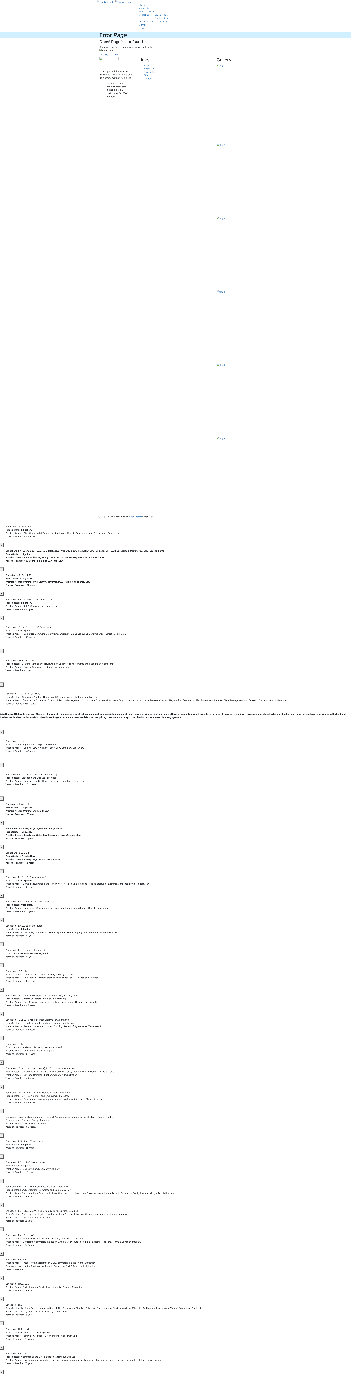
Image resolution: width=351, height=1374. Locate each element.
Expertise (144, 14)
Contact (143, 24)
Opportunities (146, 21)
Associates (164, 21)
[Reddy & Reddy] (106, 1)
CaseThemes (135, 516)
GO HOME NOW (109, 54)
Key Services (161, 14)
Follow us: (147, 516)
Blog (141, 28)
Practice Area (161, 18)
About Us (144, 8)
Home (142, 5)
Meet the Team (147, 11)
